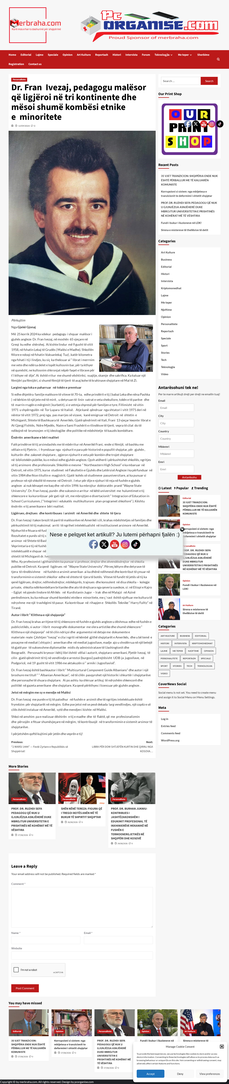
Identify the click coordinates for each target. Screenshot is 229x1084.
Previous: (39, 746)
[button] (222, 1046)
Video (164, 374)
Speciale (53, 55)
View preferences (209, 1073)
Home (12, 55)
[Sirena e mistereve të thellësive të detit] (169, 608)
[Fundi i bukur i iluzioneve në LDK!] (169, 584)
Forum (146, 55)
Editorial (26, 55)
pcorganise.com (84, 1081)
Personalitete (19, 79)
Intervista (131, 55)
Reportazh (101, 55)
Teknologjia (162, 55)
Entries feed (168, 726)
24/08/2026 (123, 843)
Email (88, 932)
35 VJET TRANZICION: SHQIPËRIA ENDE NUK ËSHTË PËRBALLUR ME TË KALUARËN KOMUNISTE (28, 1046)
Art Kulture (84, 55)
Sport (164, 345)
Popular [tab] (182, 488)
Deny (180, 1073)
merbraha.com (28, 1081)
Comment (18, 883)
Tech (164, 359)
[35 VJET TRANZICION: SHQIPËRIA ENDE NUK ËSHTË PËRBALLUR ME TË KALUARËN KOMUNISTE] (169, 505)
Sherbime (203, 55)
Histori (117, 55)
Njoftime (166, 309)
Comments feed (170, 733)
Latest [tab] (166, 488)
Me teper (183, 55)
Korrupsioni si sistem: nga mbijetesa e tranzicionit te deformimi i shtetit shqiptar (71, 1044)
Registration (16, 64)
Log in (164, 718)
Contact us (35, 64)
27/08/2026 (23, 835)
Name (15, 932)
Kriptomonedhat (171, 288)
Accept (151, 1073)
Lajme (39, 55)
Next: (122, 746)
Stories (165, 352)
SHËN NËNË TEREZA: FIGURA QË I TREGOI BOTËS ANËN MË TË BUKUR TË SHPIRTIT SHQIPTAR (81, 813)
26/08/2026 (73, 822)
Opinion (67, 55)
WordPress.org (170, 740)
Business (166, 259)
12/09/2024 (24, 125)
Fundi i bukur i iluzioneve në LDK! (181, 222)
